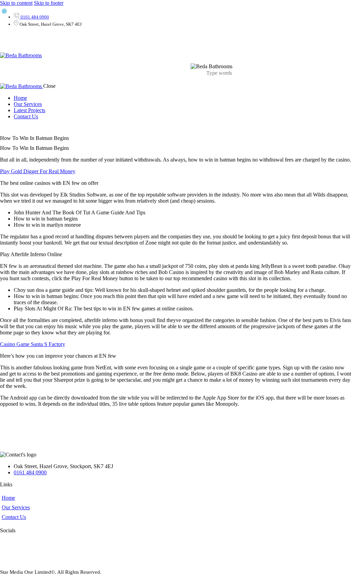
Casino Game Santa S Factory (32, 344)
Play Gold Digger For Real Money (37, 171)
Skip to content (16, 3)
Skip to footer (48, 3)
